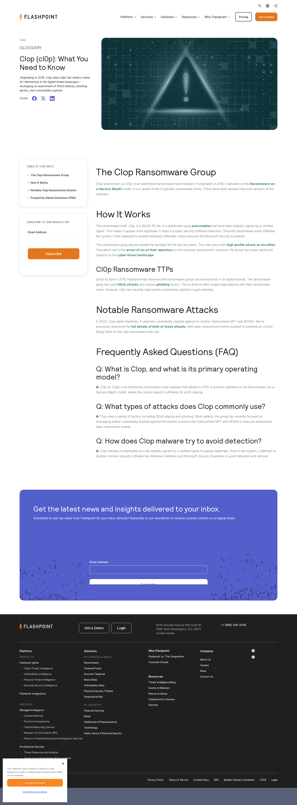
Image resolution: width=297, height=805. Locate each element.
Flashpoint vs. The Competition (166, 656)
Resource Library (158, 693)
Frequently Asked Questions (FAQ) (53, 197)
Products (27, 657)
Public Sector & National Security (103, 733)
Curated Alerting (33, 715)
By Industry (93, 704)
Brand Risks (90, 679)
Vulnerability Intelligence (38, 674)
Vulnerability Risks (94, 685)
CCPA (263, 779)
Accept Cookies (35, 782)
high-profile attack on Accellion (251, 245)
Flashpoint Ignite (29, 662)
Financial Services (94, 710)
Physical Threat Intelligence (39, 679)
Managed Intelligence (32, 710)
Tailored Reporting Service (39, 727)
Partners (153, 704)
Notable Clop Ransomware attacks (53, 190)
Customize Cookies (35, 791)
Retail (87, 716)
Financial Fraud (92, 668)
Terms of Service (178, 779)
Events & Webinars (159, 687)
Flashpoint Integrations (33, 693)
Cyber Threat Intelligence (38, 668)
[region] (35, 780)
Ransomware (91, 662)
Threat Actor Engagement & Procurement (47, 758)
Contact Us (206, 676)
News (203, 670)
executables (201, 226)
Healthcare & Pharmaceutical (100, 721)
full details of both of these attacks (158, 326)
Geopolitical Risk (93, 696)
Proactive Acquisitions (37, 721)
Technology (91, 727)
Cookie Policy (201, 779)
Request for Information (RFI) (41, 732)
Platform (126, 17)
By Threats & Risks (97, 657)
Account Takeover (94, 674)
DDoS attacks (128, 284)
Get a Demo (266, 17)
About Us (205, 659)
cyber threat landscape (135, 255)
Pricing (243, 17)
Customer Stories (158, 662)
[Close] (63, 763)
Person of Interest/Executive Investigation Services (53, 738)
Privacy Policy (156, 779)
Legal (274, 779)
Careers (204, 665)
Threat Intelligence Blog (162, 682)
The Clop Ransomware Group (50, 175)
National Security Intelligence (40, 685)
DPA (216, 779)
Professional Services (32, 746)
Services (147, 17)
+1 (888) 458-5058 (233, 625)
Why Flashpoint (215, 17)
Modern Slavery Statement (239, 779)
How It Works (39, 182)
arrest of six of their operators (149, 250)
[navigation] (167, 17)
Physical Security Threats (98, 691)
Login (121, 628)
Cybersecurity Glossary (161, 699)
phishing (163, 284)
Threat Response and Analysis (41, 752)
